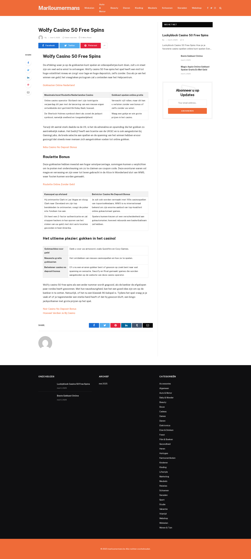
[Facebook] (28, 63)
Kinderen (163, 462)
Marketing (164, 476)
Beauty (114, 8)
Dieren (126, 8)
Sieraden (182, 8)
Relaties (163, 486)
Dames (162, 416)
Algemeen (164, 388)
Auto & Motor (102, 8)
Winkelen (89, 8)
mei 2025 (103, 384)
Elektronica (164, 425)
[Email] (28, 92)
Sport (162, 500)
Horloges (163, 453)
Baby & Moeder (166, 397)
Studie (162, 504)
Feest (162, 435)
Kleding (139, 8)
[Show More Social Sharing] (104, 45)
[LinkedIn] (28, 77)
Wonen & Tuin (165, 527)
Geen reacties (71, 38)
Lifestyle (163, 472)
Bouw (162, 407)
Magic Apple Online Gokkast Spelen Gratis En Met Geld (195, 68)
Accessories (165, 384)
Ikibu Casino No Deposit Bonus (60, 147)
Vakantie (163, 509)
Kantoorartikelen (167, 458)
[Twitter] (28, 70)
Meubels (152, 8)
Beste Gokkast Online (192, 56)
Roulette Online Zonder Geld (59, 184)
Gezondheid (165, 444)
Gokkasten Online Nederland (59, 85)
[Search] (220, 8)
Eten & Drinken (166, 430)
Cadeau (163, 411)
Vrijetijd (163, 514)
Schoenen (167, 8)
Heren (162, 449)
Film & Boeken (166, 439)
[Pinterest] (28, 85)
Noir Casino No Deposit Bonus (59, 308)
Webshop (196, 8)
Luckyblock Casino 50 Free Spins (185, 35)
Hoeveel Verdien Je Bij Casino (59, 313)
